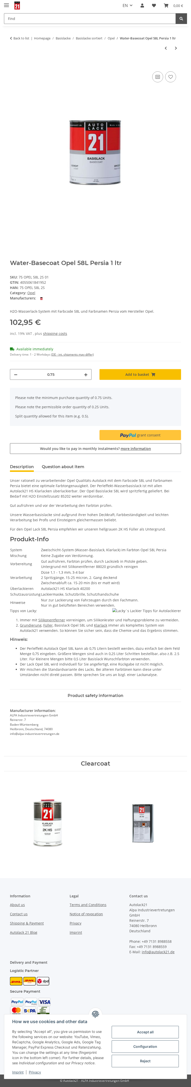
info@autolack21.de (158, 952)
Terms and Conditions (88, 904)
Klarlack (100, 625)
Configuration (145, 1046)
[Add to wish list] (170, 76)
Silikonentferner (51, 620)
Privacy (35, 1072)
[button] (142, 5)
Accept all (145, 1032)
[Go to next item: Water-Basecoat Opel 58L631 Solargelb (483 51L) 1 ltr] (176, 48)
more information (136, 448)
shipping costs (55, 333)
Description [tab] (22, 466)
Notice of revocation (86, 914)
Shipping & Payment (27, 923)
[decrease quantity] (15, 374)
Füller (48, 625)
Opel (31, 292)
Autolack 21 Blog (23, 932)
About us (17, 904)
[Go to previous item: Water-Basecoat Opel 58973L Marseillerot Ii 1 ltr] (166, 48)
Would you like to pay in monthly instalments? (95, 448)
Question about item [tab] (63, 466)
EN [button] (125, 5)
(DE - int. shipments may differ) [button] (72, 354)
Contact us (19, 914)
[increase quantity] (85, 374)
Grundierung (31, 625)
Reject (145, 1061)
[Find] (181, 18)
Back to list (21, 38)
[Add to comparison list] (157, 76)
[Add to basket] (14, 64)
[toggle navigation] (6, 3)
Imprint (18, 1072)
